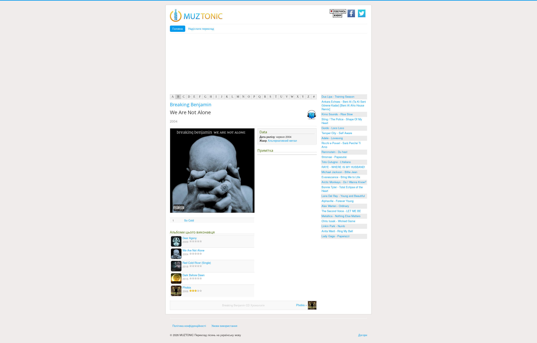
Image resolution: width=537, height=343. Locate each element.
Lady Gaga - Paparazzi (335, 236)
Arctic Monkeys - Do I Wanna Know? (344, 182)
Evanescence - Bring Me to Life (341, 177)
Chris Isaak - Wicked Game (338, 221)
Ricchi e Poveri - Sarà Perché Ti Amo (341, 145)
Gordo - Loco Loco (333, 128)
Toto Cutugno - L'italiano (336, 162)
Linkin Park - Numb (333, 226)
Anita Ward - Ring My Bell (337, 231)
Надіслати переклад (201, 29)
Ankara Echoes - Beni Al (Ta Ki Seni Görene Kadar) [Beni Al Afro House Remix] (344, 105)
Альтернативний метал (282, 140)
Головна (177, 29)
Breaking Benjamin (190, 104)
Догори (362, 335)
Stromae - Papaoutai (334, 157)
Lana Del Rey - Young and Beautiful (343, 196)
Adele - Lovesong (332, 138)
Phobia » (302, 305)
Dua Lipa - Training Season (338, 96)
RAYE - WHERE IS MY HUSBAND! (343, 167)
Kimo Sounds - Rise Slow (337, 114)
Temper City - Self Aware (337, 133)
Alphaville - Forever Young (337, 201)
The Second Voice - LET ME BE (341, 211)
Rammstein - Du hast (334, 152)
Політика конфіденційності (189, 326)
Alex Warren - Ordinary (335, 206)
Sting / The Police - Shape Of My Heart (342, 121)
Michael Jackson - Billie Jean (339, 172)
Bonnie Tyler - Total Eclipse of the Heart (342, 189)
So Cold (189, 220)
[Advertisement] (268, 65)
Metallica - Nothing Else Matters (341, 216)
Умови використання (224, 326)
